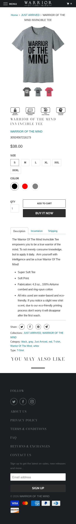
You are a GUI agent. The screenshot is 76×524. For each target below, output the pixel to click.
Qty (12, 201)
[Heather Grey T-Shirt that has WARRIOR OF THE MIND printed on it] (38, 54)
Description (19, 231)
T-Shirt (20, 350)
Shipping (52, 231)
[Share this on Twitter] (21, 327)
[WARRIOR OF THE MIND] (38, 3)
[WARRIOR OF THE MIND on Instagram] (33, 401)
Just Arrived (40, 341)
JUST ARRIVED (32, 333)
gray (31, 341)
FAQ (13, 437)
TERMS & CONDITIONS (28, 429)
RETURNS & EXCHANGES (30, 446)
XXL (56, 162)
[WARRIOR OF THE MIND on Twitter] (14, 401)
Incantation (37, 231)
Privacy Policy (24, 420)
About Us (18, 411)
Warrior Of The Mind (21, 346)
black (24, 341)
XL (46, 162)
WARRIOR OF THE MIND (26, 131)
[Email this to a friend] (46, 327)
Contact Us (20, 455)
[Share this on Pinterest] (38, 327)
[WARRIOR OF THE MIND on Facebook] (24, 401)
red (50, 341)
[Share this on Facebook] (29, 327)
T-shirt (56, 341)
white (36, 346)
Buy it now (44, 213)
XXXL (15, 170)
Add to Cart (44, 203)
